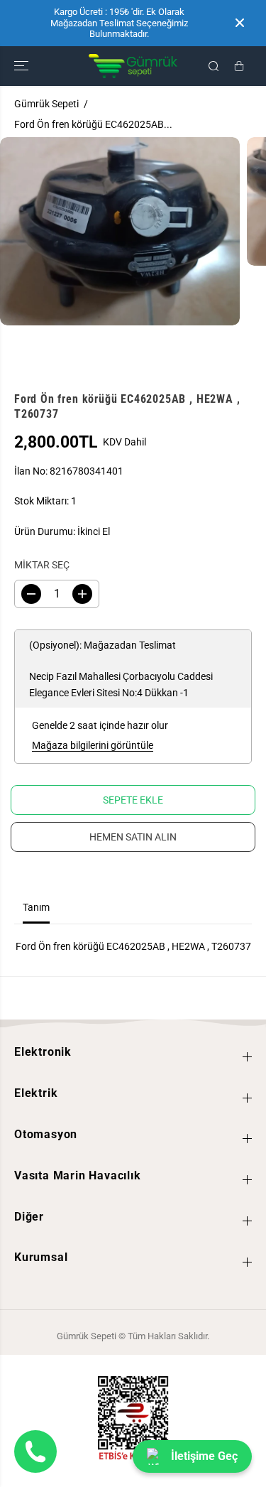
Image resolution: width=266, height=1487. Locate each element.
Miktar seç (42, 565)
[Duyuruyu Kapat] (240, 23)
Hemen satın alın (133, 837)
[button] (22, 66)
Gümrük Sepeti (46, 103)
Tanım (36, 907)
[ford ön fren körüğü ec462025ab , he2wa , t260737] (120, 231)
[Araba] (239, 66)
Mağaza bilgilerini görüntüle (92, 745)
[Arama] (213, 66)
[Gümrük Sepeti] (133, 66)
